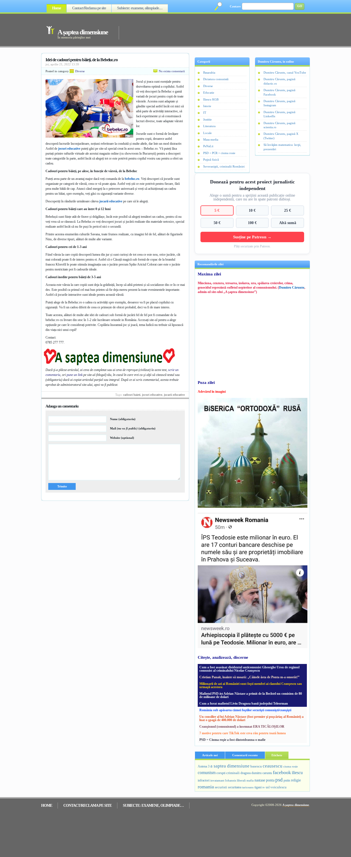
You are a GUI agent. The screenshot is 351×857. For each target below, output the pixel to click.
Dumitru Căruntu (291, 287)
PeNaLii (208, 146)
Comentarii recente (245, 755)
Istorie (207, 106)
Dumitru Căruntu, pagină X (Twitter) (281, 135)
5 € (216, 210)
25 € (287, 210)
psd (279, 780)
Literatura (209, 126)
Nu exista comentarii (172, 71)
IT (204, 112)
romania (206, 786)
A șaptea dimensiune (83, 32)
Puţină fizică (211, 159)
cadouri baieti (131, 394)
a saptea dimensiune (230, 766)
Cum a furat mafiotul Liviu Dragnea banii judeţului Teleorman (243, 703)
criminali (233, 773)
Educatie (208, 92)
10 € (252, 210)
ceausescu (272, 766)
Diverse (80, 71)
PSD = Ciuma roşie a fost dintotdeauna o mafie (232, 740)
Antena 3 (204, 766)
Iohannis (230, 780)
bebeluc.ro (132, 179)
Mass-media (210, 139)
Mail (132, 428)
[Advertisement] (206, 29)
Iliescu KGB (211, 99)
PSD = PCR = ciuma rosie (219, 153)
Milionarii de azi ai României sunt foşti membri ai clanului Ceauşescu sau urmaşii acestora (250, 685)
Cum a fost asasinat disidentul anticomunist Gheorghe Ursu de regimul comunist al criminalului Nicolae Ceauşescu (249, 668)
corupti (220, 773)
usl (268, 787)
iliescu (297, 772)
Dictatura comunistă (215, 79)
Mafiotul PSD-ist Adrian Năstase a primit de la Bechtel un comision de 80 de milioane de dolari (250, 695)
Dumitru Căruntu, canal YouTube (285, 72)
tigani (258, 787)
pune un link (75, 375)
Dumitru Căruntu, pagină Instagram (279, 103)
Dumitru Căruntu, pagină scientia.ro (279, 125)
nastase (259, 780)
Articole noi (209, 755)
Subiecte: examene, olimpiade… (139, 8)
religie (296, 780)
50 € (217, 222)
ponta (270, 780)
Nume (122, 419)
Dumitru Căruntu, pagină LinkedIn (279, 114)
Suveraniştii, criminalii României (224, 166)
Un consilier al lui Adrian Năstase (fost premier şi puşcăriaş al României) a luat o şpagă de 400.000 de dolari (251, 718)
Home (56, 8)
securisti (221, 787)
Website (122, 437)
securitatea (234, 787)
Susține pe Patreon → (252, 237)
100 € (252, 222)
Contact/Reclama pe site (89, 8)
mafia (250, 780)
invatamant (217, 780)
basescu (256, 766)
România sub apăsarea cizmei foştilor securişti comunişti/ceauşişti (245, 710)
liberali (241, 780)
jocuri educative (69, 148)
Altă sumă (287, 222)
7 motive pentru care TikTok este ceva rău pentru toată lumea (242, 733)
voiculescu (278, 787)
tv (263, 787)
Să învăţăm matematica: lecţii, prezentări (282, 146)
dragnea (245, 773)
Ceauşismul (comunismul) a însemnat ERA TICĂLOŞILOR (241, 726)
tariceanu (248, 787)
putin (287, 780)
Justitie (207, 119)
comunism (207, 772)
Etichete (277, 755)
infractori (204, 780)
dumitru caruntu (261, 773)
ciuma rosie (290, 766)
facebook (282, 772)
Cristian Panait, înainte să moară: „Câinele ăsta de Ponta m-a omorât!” (249, 677)
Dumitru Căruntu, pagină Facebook (279, 92)
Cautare (235, 6)
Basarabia (209, 72)
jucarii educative (110, 201)
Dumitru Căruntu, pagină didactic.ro (279, 81)
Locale (207, 133)
